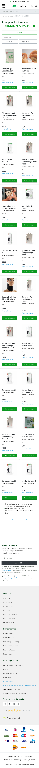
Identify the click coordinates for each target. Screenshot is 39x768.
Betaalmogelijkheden (10, 646)
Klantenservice (8, 634)
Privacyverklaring (7, 578)
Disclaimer (28, 756)
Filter (19, 32)
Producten (11, 16)
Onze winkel (7, 602)
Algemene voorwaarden (14, 756)
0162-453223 (8, 681)
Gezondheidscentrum (11, 614)
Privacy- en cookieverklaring (12, 760)
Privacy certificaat (29, 760)
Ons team (6, 610)
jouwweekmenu (8, 622)
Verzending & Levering (11, 642)
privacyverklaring (7, 570)
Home (4, 16)
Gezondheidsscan (9, 618)
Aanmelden (19, 563)
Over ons (6, 598)
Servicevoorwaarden (20, 578)
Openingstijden (8, 606)
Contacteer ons (8, 638)
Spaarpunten (7, 654)
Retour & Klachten (9, 650)
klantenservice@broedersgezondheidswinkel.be (20, 685)
